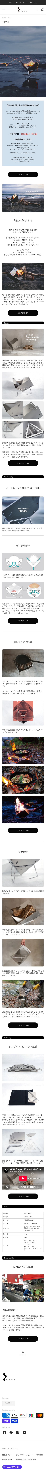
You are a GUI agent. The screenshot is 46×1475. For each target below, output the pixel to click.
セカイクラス (13, 1448)
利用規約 (39, 1455)
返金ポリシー (7, 1455)
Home (4, 18)
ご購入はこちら (23, 174)
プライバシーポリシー (24, 1455)
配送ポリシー (7, 1459)
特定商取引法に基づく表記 (26, 1459)
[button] (3, 9)
